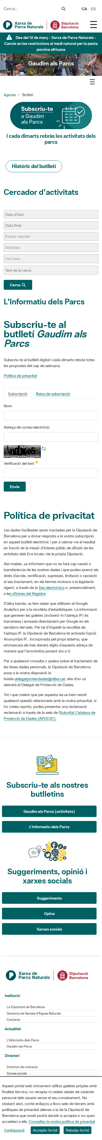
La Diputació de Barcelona (26, 1007)
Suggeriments (49, 898)
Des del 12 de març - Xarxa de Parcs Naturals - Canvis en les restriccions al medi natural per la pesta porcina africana (51, 43)
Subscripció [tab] (17, 393)
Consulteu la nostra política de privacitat (62, 1121)
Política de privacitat (20, 375)
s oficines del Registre (27, 593)
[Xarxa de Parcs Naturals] (41, 25)
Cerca (15, 284)
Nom (8, 405)
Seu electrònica (51, 587)
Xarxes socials (49, 929)
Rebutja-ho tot (77, 1130)
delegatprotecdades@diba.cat (40, 678)
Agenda (10, 95)
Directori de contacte (22, 1067)
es (93, 8)
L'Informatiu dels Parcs (44, 301)
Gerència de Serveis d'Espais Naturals (34, 1013)
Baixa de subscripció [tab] (53, 393)
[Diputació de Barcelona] (47, 974)
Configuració (14, 1130)
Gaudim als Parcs (19, 1046)
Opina (49, 913)
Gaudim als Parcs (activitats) (49, 811)
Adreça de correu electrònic (27, 427)
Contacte (13, 1020)
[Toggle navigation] (93, 24)
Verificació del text (21, 463)
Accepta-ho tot (45, 1130)
